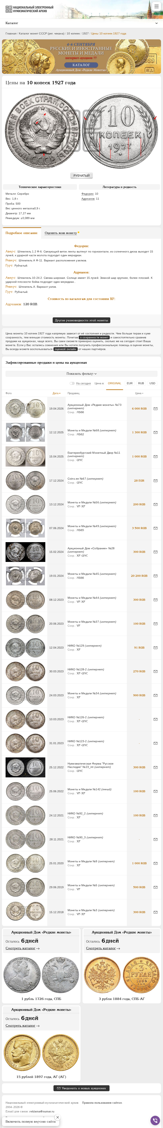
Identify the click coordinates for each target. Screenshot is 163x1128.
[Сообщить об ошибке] (155, 409)
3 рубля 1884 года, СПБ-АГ (122, 999)
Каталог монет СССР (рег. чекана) (41, 33)
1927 (85, 33)
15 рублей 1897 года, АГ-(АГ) (41, 1077)
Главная (11, 33)
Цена (138, 393)
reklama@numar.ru (41, 1111)
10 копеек (73, 33)
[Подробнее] (25, 408)
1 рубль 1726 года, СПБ (41, 999)
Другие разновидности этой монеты (81, 320)
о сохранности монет (94, 337)
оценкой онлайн (65, 349)
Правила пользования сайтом (102, 1102)
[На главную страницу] (27, 9)
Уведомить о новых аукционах (84, 1088)
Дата (55, 393)
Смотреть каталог (20, 948)
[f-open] (155, 1120)
